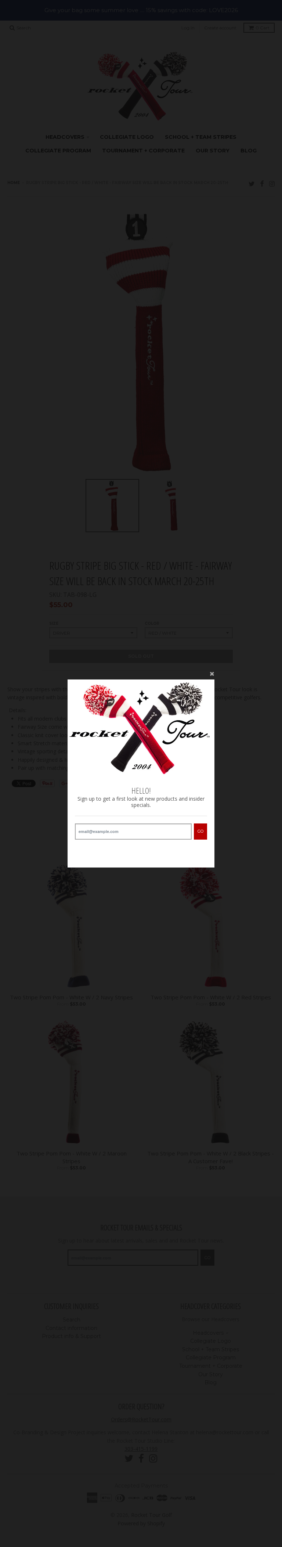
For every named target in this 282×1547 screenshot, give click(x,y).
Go (200, 831)
